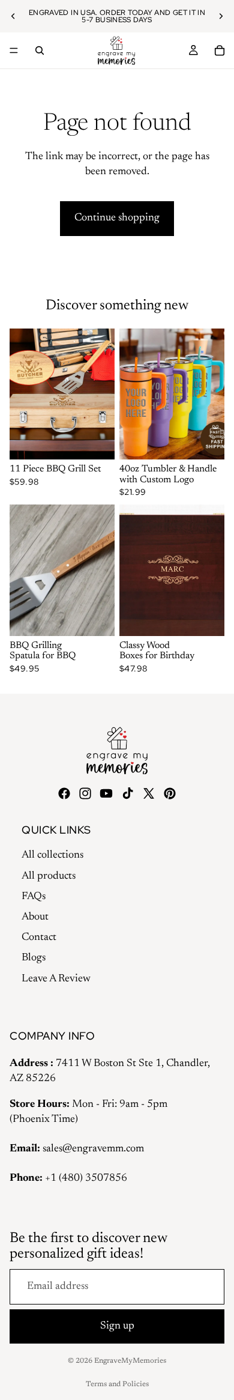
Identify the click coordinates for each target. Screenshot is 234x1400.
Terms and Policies (117, 1384)
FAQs (34, 896)
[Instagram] (85, 793)
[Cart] (219, 50)
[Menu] (14, 50)
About (35, 917)
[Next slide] (221, 16)
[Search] (39, 50)
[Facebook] (64, 793)
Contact (39, 937)
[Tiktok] (128, 793)
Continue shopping (117, 218)
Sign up (117, 1326)
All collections (52, 855)
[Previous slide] (13, 16)
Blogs (34, 958)
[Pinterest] (170, 793)
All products (49, 876)
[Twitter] (149, 793)
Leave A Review (56, 979)
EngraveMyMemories (130, 1361)
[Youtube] (106, 793)
